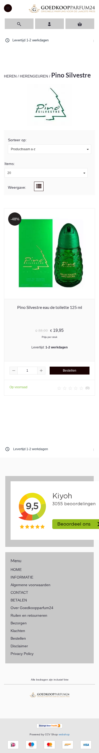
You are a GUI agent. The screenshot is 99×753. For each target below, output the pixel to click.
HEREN (10, 76)
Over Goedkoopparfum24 (32, 608)
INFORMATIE (22, 577)
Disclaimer (19, 646)
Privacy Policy (22, 654)
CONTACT (19, 592)
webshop (64, 734)
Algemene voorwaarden (30, 585)
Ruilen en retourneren (29, 615)
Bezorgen (19, 623)
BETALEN (19, 600)
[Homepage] (62, 8)
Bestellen (18, 638)
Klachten (18, 631)
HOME (16, 569)
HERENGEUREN (34, 76)
